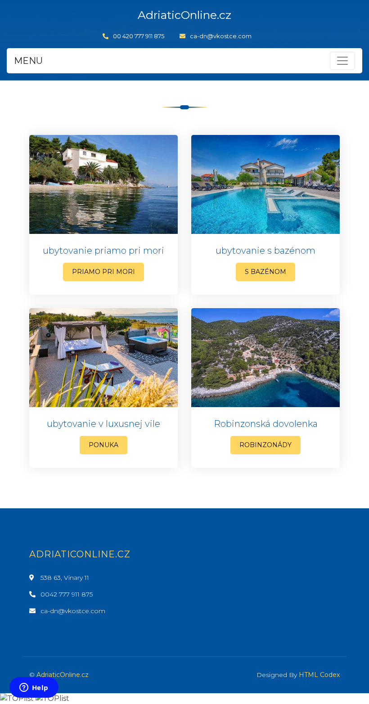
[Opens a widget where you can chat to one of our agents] (33, 688)
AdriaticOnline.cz (62, 675)
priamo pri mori (103, 272)
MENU (28, 60)
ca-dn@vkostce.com (221, 36)
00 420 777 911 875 (138, 36)
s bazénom (265, 272)
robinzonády (265, 445)
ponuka (103, 445)
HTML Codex (319, 675)
